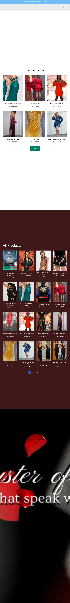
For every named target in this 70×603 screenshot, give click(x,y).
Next (38, 373)
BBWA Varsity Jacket (43, 304)
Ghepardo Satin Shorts (60, 273)
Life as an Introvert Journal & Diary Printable (10, 273)
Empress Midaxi (43, 363)
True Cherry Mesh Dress (57, 103)
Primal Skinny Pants (43, 334)
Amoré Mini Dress (35, 103)
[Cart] (67, 7)
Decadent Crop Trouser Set (60, 363)
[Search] (63, 7)
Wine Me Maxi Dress (13, 139)
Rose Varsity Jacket (26, 273)
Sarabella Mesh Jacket (10, 334)
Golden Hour (35, 139)
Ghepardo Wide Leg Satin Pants (10, 304)
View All (35, 148)
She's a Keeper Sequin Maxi (13, 103)
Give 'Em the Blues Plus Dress (57, 139)
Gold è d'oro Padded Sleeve (43, 273)
